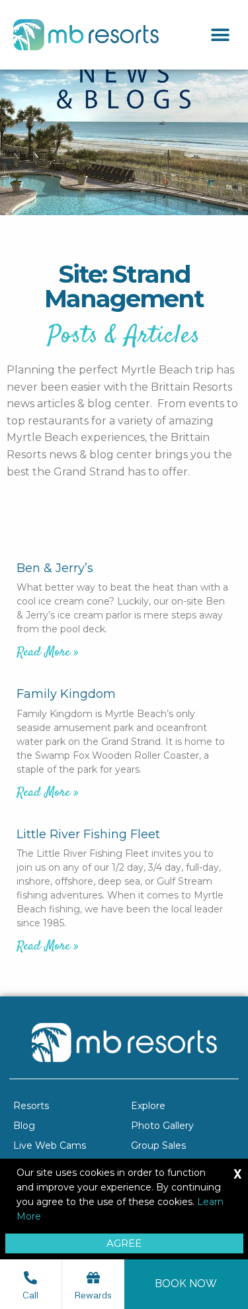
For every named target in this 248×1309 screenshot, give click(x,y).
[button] (220, 35)
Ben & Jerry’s (55, 568)
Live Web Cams (49, 1145)
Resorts (31, 1106)
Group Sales (158, 1145)
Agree (124, 1243)
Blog (24, 1126)
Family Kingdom (66, 694)
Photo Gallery (162, 1126)
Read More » (48, 652)
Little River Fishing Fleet (88, 834)
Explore (148, 1106)
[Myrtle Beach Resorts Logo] (86, 34)
